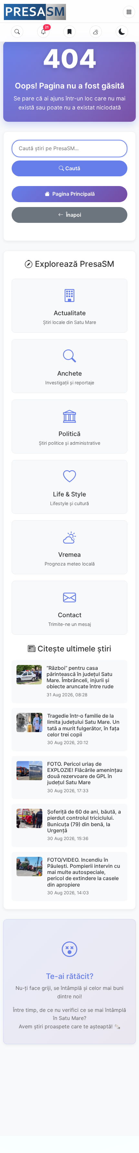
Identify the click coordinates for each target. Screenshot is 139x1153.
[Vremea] (96, 32)
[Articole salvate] (69, 32)
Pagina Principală (73, 194)
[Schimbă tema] (122, 32)
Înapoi (73, 215)
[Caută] (17, 32)
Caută (72, 168)
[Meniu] (129, 12)
